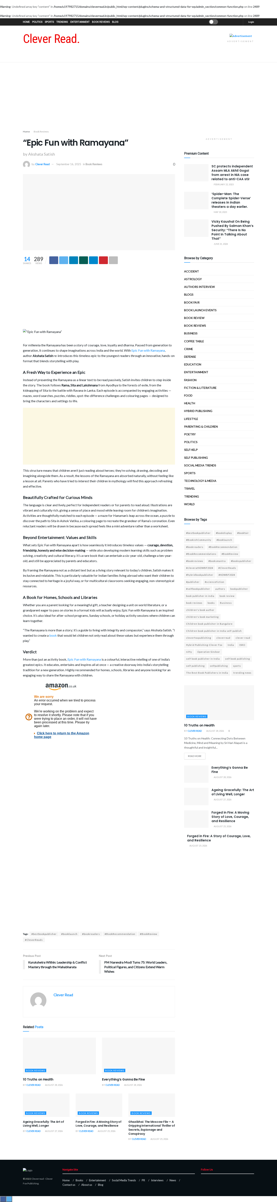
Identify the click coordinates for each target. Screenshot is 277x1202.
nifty (189, 651)
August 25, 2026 (106, 1131)
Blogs (188, 294)
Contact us (68, 1184)
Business (191, 333)
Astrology (193, 279)
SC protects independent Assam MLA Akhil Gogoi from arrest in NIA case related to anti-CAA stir (232, 172)
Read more (195, 756)
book (53, 635)
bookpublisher (239, 588)
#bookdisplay (224, 533)
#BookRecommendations (201, 554)
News (173, 1180)
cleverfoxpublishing (198, 637)
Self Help (191, 449)
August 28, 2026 (54, 1085)
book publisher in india (200, 596)
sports (237, 665)
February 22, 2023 (223, 184)
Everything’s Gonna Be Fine (123, 1079)
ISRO (242, 645)
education (192, 364)
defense (190, 356)
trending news (242, 672)
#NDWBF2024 (227, 574)
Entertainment (80, 22)
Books (79, 1180)
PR (143, 1180)
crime (188, 349)
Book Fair (192, 302)
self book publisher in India (203, 658)
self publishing (196, 457)
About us (86, 1184)
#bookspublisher (241, 561)
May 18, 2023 (220, 212)
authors (220, 588)
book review (227, 596)
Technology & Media (200, 480)
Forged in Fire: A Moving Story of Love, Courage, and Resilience (98, 1124)
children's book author (200, 610)
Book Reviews (101, 22)
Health (189, 403)
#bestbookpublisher (44, 933)
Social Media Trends (124, 1180)
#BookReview (148, 933)
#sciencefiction (214, 582)
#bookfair (243, 533)
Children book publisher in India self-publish (214, 631)
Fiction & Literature (200, 387)
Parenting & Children (201, 426)
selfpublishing (219, 665)
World (189, 504)
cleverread (223, 637)
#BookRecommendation (120, 933)
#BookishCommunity (198, 540)
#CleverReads (34, 939)
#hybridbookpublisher (199, 574)
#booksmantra (217, 561)
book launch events (200, 310)
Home (26, 22)
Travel (189, 488)
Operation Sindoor (208, 651)
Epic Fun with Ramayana (148, 350)
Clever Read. (51, 39)
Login (251, 21)
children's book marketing (202, 617)
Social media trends (200, 465)
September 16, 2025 (68, 164)
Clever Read (42, 164)
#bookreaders (91, 933)
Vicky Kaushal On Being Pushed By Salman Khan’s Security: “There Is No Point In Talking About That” (232, 230)
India (231, 645)
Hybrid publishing (198, 411)
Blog (115, 22)
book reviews (194, 603)
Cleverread (37, 1178)
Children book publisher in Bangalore (209, 623)
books (211, 603)
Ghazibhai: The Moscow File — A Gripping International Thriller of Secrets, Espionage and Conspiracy (151, 1128)
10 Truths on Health (38, 1079)
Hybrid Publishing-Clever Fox (204, 645)
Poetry (190, 434)
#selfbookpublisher (198, 588)
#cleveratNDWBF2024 (199, 568)
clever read (243, 637)
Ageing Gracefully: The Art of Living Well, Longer (43, 1124)
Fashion (190, 380)
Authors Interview (199, 286)
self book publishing (237, 658)
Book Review (194, 318)
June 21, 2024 (220, 244)
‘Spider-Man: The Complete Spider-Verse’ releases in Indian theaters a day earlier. (231, 200)
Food (188, 395)
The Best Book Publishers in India (207, 672)
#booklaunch (69, 933)
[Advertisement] (138, 96)
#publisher (193, 582)
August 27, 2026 (54, 1131)
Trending (62, 22)
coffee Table (194, 341)
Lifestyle (191, 419)
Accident (191, 271)
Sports (49, 22)
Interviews (157, 1180)
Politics (37, 22)
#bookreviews (194, 561)
